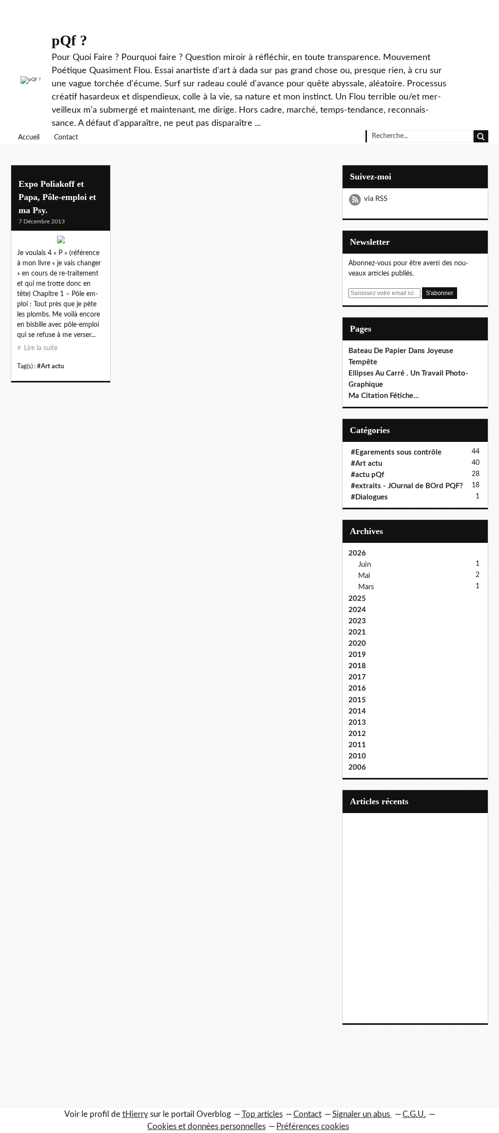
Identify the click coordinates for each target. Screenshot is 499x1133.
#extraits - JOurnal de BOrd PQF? (407, 486)
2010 (357, 756)
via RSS (375, 198)
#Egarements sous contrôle (396, 452)
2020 (357, 643)
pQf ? (69, 40)
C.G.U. (414, 1114)
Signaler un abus (362, 1114)
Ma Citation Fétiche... (383, 395)
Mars (366, 587)
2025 (357, 598)
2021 (357, 632)
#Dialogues (369, 497)
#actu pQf (367, 474)
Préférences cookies (312, 1126)
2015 (357, 700)
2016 (357, 688)
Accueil (28, 137)
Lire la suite (41, 348)
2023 (357, 621)
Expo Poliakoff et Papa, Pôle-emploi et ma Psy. (57, 197)
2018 (357, 666)
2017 (357, 677)
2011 (357, 745)
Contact (66, 137)
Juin (364, 564)
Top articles (262, 1114)
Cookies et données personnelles (206, 1126)
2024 (357, 610)
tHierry (135, 1114)
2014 (357, 711)
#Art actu (50, 366)
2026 (357, 553)
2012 (357, 733)
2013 (357, 722)
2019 (357, 654)
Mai (364, 575)
